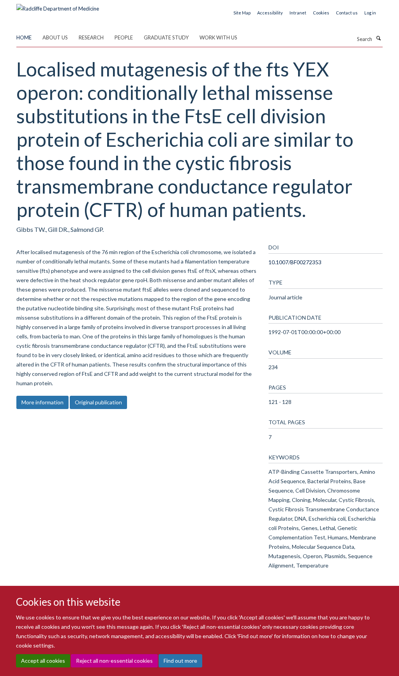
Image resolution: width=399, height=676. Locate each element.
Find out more (180, 660)
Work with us (218, 37)
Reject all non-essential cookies (114, 660)
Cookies (321, 12)
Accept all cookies (43, 660)
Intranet (298, 12)
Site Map (242, 12)
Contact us (347, 12)
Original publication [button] (98, 402)
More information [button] (42, 402)
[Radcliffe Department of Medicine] (57, 6)
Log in (370, 12)
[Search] (378, 38)
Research (91, 37)
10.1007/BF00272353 (294, 262)
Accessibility (270, 12)
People (124, 37)
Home (24, 37)
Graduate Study (166, 37)
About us (55, 37)
